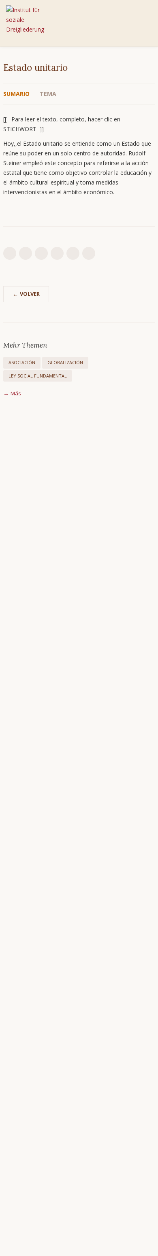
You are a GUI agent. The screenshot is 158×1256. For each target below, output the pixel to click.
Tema (48, 94)
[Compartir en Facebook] (57, 253)
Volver (30, 293)
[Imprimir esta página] (9, 253)
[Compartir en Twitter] (72, 253)
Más (16, 393)
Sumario (16, 94)
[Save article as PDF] (25, 253)
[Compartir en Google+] (88, 253)
